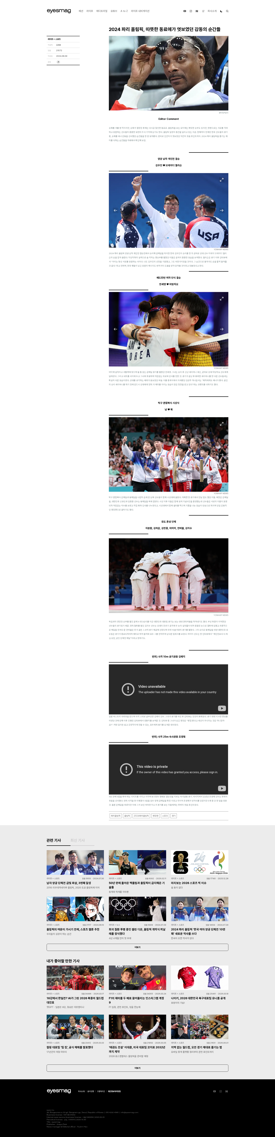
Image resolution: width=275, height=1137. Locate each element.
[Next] (222, 210)
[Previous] (115, 210)
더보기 (137, 947)
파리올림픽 (115, 816)
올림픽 (127, 816)
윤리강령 (91, 1091)
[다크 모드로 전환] (221, 11)
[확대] (222, 180)
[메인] (59, 11)
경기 (174, 816)
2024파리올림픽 (141, 816)
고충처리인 (101, 1091)
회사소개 (212, 11)
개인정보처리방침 (114, 1091)
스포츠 (165, 816)
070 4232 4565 (112, 1112)
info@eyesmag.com (129, 1112)
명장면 (155, 816)
